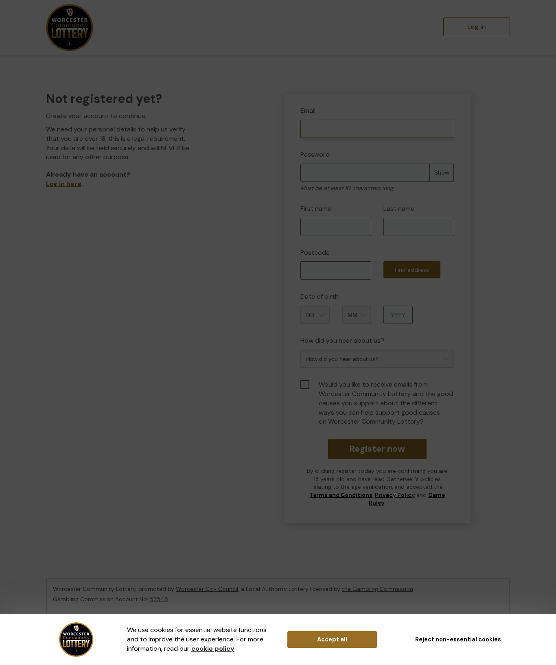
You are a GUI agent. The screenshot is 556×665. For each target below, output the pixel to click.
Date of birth (319, 296)
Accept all (332, 639)
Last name (398, 208)
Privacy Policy (395, 495)
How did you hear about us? (342, 340)
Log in (476, 26)
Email (307, 110)
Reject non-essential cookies (458, 639)
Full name (291, 88)
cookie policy (212, 648)
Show (441, 172)
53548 (159, 599)
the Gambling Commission (377, 589)
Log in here (63, 183)
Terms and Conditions (341, 495)
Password (315, 154)
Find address (412, 269)
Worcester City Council (207, 589)
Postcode (315, 252)
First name (315, 208)
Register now (377, 449)
